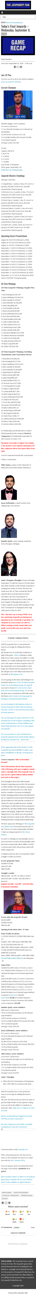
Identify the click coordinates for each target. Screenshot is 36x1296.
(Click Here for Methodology (11, 170)
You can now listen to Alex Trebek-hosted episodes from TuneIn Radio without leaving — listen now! (17, 737)
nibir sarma (6, 1192)
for (13, 82)
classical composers (10, 1195)
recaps (4, 1198)
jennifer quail (27, 1195)
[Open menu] (2, 12)
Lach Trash (5, 998)
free (4, 82)
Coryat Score (13, 995)
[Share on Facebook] (14, 67)
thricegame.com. (17, 674)
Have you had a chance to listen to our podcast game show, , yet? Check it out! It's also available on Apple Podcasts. (18, 1179)
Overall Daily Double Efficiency (12, 958)
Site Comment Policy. (18, 1160)
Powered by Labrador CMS (18, 1293)
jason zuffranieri (21, 1192)
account (9, 82)
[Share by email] (20, 67)
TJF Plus (17, 82)
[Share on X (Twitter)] (18, 67)
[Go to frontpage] (18, 5)
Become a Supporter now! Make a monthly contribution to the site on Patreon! (16, 1125)
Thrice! (16, 655)
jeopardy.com (23, 1149)
